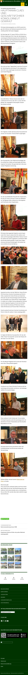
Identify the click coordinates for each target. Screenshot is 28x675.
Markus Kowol (12, 23)
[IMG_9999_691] (11, 551)
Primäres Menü (26, 4)
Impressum (3, 661)
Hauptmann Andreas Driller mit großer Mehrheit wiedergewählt (13, 532)
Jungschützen (4, 594)
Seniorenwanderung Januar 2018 (9, 526)
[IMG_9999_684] (4, 551)
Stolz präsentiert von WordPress (17, 673)
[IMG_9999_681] (18, 558)
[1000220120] (18, 551)
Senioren (3, 597)
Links (2, 666)
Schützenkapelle (5, 602)
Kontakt (3, 658)
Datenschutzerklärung (6, 663)
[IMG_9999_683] (4, 565)
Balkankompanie (11, 8)
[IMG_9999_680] (11, 565)
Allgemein (3, 8)
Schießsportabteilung (6, 600)
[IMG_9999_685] (4, 558)
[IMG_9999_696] (11, 558)
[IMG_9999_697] (18, 565)
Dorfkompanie (4, 591)
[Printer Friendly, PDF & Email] (5, 518)
